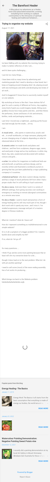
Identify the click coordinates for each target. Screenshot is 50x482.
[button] (46, 24)
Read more (43, 408)
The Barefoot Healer (25, 5)
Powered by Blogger (25, 472)
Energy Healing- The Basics (15, 388)
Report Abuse (25, 477)
